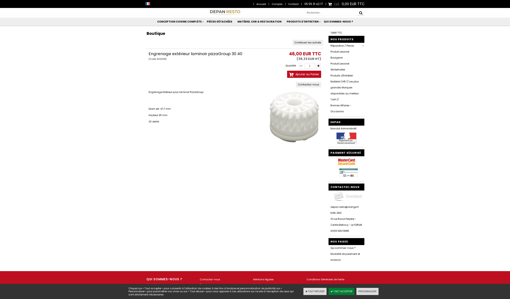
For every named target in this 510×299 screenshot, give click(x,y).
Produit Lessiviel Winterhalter (340, 66)
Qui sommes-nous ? (338, 21)
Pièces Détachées (219, 21)
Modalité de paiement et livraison (345, 257)
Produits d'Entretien (303, 21)
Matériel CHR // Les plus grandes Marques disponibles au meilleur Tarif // (345, 90)
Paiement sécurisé (346, 153)
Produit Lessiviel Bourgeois (340, 54)
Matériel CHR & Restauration (259, 21)
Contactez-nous (210, 279)
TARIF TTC (336, 32)
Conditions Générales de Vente (325, 279)
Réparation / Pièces (342, 45)
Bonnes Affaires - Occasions (341, 108)
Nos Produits (342, 39)
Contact (293, 4)
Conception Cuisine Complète (179, 21)
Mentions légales (263, 279)
